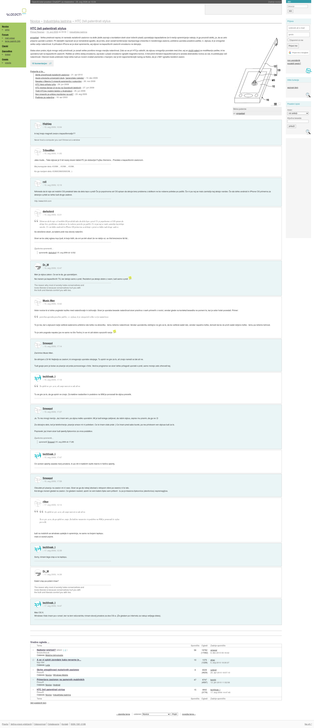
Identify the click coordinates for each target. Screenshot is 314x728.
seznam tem (292, 87)
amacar (213, 650)
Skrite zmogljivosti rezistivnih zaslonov (52, 74)
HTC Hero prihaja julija (45, 84)
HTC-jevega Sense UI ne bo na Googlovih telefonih (58, 87)
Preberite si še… (37, 71)
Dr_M (46, 264)
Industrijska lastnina (78, 31)
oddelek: (138, 714)
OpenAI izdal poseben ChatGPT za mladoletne (64, 1)
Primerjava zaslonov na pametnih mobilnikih (60, 679)
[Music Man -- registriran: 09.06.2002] (37, 302)
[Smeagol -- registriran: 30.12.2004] (37, 344)
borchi (213, 679)
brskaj (7, 54)
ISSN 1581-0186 (78, 724)
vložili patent (194, 50)
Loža (47, 664)
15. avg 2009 (52, 31)
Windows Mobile (60, 674)
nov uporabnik (293, 60)
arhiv (7, 29)
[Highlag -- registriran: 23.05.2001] (37, 125)
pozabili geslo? (294, 63)
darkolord (48, 211)
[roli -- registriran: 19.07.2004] (37, 183)
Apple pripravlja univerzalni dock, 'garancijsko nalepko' (59, 77)
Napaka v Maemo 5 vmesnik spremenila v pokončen (58, 81)
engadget (240, 113)
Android (56, 684)
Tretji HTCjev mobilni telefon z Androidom (53, 90)
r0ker (46, 501)
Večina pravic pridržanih (21, 724)
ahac (212, 659)
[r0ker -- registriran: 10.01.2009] (37, 503)
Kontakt (64, 724)
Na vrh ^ (308, 724)
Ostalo (5, 59)
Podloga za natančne (44, 97)
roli (44, 181)
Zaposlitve (7, 51)
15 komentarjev (39, 63)
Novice (5, 26)
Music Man (49, 300)
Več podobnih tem (38, 702)
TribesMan (48, 150)
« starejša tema (123, 714)
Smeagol (48, 343)
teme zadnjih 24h (12, 41)
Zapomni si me (296, 40)
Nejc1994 (40, 662)
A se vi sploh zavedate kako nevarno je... (59, 659)
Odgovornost (40, 724)
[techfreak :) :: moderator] (37, 377)
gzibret (213, 669)
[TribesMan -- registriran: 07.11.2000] (37, 151)
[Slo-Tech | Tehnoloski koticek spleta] (17, 13)
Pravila (5, 724)
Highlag (47, 123)
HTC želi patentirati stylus (48, 28)
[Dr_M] (37, 266)
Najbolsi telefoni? (46, 649)
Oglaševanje (53, 724)
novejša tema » (189, 714)
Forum (5, 34)
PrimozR (40, 672)
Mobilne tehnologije (54, 655)
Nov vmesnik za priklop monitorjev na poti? (54, 94)
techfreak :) (49, 376)
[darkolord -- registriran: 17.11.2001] (37, 213)
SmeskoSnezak (43, 652)
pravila (8, 62)
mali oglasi (10, 38)
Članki (5, 46)
